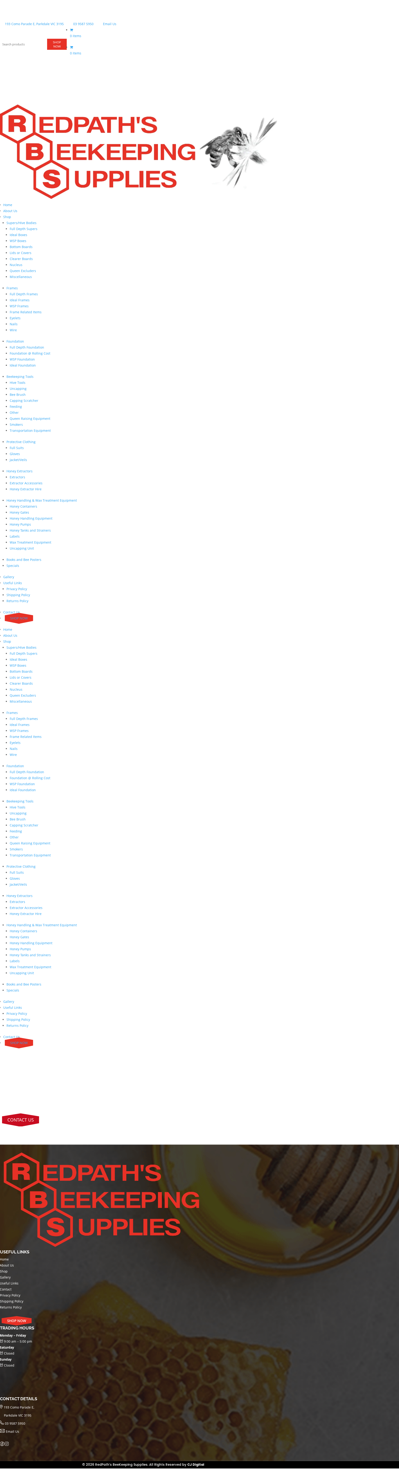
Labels (15, 536)
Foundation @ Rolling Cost (30, 353)
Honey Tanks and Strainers (30, 530)
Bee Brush (18, 394)
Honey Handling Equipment (31, 518)
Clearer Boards (21, 259)
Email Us (109, 24)
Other (14, 412)
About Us (10, 211)
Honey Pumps (20, 524)
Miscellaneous (21, 277)
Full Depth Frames (24, 294)
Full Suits (17, 448)
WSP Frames (19, 306)
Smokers (16, 424)
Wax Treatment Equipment (30, 542)
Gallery (8, 577)
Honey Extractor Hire (26, 489)
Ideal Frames (20, 300)
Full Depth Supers (23, 229)
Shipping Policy (18, 595)
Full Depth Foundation (27, 347)
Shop (7, 217)
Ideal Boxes (18, 235)
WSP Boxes (18, 241)
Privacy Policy (16, 589)
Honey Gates (19, 512)
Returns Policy (17, 601)
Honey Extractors (19, 471)
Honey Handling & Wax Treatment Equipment (41, 500)
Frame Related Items (26, 312)
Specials (12, 565)
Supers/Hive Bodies (21, 223)
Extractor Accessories (26, 483)
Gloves (15, 454)
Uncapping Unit (22, 548)
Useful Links (12, 583)
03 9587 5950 (83, 24)
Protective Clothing (21, 442)
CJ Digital (195, 1464)
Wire (13, 330)
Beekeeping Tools (19, 376)
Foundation (15, 341)
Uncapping (18, 388)
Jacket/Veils (18, 460)
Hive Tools (17, 382)
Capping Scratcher (24, 400)
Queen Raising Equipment (30, 418)
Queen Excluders (23, 271)
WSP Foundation (22, 359)
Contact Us (11, 612)
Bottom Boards (21, 247)
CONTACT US (20, 1120)
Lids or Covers (20, 253)
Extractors (17, 477)
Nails (14, 324)
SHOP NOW (57, 44)
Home (7, 205)
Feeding (16, 406)
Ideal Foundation (23, 365)
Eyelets (15, 318)
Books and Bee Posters (23, 559)
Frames (12, 288)
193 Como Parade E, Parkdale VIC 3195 (34, 24)
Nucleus (16, 265)
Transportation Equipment (30, 430)
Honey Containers (23, 506)
